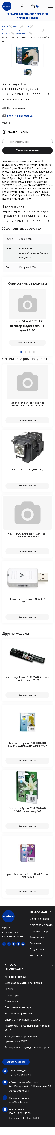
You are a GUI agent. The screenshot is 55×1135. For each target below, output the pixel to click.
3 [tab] (30, 352)
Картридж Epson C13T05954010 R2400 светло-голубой (27, 810)
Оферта (6, 927)
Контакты (36, 955)
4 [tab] (34, 352)
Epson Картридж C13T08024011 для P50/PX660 (27, 875)
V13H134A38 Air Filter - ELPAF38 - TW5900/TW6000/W (27, 535)
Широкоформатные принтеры (23, 983)
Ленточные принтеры (18, 1007)
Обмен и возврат (40, 931)
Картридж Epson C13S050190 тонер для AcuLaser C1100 (27, 679)
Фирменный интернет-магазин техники (27, 16)
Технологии (37, 937)
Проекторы (12, 995)
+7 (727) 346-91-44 (20, 1074)
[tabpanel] (27, 317)
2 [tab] (25, 352)
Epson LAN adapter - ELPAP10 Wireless (27, 601)
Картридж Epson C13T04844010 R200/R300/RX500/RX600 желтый (27, 744)
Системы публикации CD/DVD (22, 1019)
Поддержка (37, 949)
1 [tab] (21, 352)
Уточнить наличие (27, 150)
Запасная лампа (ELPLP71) (27, 469)
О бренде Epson (39, 918)
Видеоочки (11, 1001)
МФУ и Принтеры (15, 976)
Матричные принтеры (18, 1013)
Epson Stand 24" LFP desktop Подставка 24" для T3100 (27, 325)
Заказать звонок (16, 1061)
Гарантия (35, 943)
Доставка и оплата (41, 925)
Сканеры (10, 989)
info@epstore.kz (18, 1102)
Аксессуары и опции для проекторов (27, 1047)
